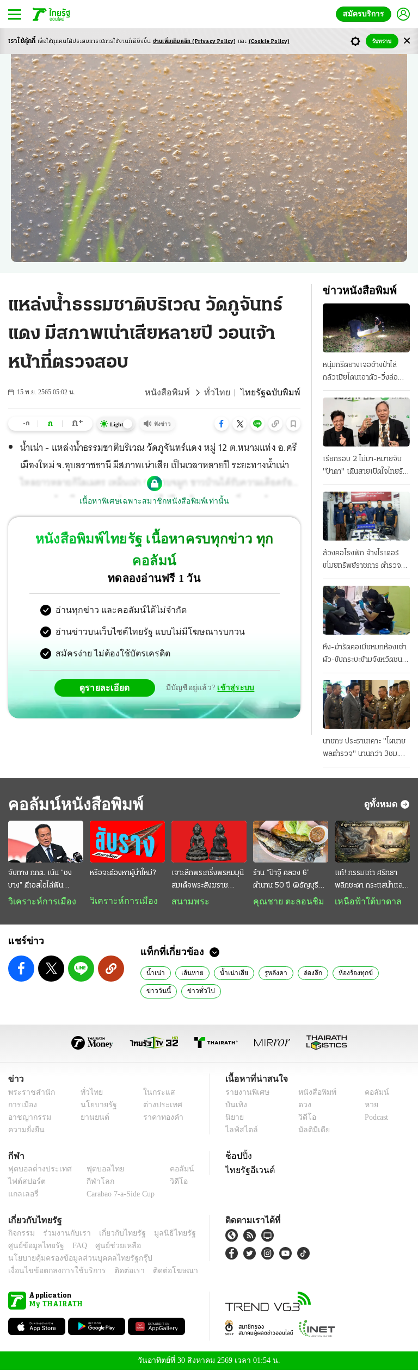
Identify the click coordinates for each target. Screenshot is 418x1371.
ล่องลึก (303, 973)
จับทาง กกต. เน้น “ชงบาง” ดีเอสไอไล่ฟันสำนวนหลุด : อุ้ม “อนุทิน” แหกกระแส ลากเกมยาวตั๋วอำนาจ (45, 880)
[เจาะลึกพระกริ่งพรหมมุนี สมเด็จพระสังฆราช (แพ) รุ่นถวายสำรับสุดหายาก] (209, 842)
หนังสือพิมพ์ (181, 392)
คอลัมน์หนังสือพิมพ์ (72, 804)
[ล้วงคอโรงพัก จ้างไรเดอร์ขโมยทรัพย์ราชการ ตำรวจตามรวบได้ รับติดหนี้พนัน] (366, 516)
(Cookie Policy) (269, 42)
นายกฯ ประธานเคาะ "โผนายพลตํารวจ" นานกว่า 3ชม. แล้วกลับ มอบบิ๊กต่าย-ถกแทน (364, 748)
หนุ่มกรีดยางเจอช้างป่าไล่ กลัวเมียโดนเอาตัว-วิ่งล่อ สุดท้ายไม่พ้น (360, 372)
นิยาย (233, 1118)
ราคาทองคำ (160, 1118)
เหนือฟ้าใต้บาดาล (364, 901)
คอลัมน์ (371, 1093)
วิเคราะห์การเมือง (38, 901)
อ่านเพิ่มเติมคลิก (194, 42)
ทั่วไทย (226, 392)
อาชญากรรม (27, 1118)
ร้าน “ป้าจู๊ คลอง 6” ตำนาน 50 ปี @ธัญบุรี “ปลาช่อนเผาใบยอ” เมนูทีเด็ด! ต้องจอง (288, 880)
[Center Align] (407, 41)
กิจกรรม (20, 1234)
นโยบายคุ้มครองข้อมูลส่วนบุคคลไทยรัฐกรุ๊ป (72, 1259)
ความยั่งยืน (25, 1131)
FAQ (72, 1247)
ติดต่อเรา (115, 1272)
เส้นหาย (189, 973)
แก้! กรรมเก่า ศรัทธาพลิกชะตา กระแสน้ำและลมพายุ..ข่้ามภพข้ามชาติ (370, 880)
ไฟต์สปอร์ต (24, 1182)
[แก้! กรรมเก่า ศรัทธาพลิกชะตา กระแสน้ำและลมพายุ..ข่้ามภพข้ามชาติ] (372, 842)
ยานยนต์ (91, 1118)
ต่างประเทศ (158, 1106)
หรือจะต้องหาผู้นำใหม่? (123, 873)
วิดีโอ (304, 1118)
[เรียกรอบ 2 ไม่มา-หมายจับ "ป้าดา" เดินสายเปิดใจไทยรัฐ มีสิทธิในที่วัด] (366, 422)
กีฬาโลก (91, 1182)
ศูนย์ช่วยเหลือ (107, 1247)
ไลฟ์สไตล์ (239, 1131)
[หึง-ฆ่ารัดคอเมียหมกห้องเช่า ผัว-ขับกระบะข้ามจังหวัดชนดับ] (366, 610)
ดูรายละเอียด (108, 665)
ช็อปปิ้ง (237, 1156)
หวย (366, 1106)
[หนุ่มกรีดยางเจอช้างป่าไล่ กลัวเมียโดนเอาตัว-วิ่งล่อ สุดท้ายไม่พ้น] (366, 327)
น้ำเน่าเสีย (227, 973)
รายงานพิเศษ (245, 1093)
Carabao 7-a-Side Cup (118, 1195)
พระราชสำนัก (28, 1093)
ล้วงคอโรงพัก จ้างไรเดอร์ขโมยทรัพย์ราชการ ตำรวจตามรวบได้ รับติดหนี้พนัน (362, 560)
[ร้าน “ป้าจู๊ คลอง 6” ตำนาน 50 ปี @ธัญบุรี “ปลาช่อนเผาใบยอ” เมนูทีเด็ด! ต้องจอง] (290, 842)
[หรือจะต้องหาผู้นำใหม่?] (127, 842)
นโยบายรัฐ (95, 1106)
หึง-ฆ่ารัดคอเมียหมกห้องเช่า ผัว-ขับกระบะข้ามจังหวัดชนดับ (365, 654)
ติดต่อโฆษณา (157, 1272)
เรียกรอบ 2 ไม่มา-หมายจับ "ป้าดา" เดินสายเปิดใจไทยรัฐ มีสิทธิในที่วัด (365, 466)
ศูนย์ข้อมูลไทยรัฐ (33, 1247)
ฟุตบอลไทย (96, 1170)
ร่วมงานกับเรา (62, 1234)
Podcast (374, 1118)
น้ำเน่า (154, 973)
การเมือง (21, 1106)
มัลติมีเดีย (310, 1131)
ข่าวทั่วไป (196, 991)
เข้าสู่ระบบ (234, 666)
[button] (221, 424)
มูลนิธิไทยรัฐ (162, 1234)
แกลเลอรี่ (22, 1195)
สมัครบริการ (365, 14)
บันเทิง (234, 1106)
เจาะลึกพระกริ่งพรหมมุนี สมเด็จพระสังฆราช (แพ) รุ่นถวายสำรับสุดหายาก (207, 880)
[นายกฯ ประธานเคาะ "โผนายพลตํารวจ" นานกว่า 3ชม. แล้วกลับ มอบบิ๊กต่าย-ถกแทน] (366, 704)
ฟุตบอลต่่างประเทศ (36, 1170)
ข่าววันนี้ (157, 991)
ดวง (302, 1106)
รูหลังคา (267, 973)
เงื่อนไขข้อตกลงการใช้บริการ (50, 1272)
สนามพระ (187, 901)
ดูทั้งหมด (382, 803)
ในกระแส (155, 1093)
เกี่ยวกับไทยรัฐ (114, 1234)
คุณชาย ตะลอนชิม (283, 901)
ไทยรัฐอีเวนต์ (247, 1171)
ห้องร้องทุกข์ (345, 973)
